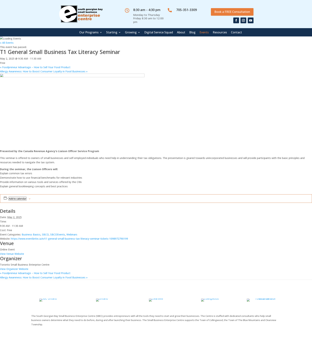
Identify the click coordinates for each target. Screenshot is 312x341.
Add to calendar (17, 198)
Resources (220, 32)
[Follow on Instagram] (243, 20)
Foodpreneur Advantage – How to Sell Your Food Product (35, 67)
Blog (192, 32)
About (181, 32)
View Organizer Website (14, 269)
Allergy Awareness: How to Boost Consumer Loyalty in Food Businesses (44, 71)
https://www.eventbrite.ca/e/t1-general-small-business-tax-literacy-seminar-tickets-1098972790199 (69, 238)
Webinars (71, 234)
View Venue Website (12, 253)
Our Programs (89, 32)
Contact (236, 32)
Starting (111, 32)
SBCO (45, 234)
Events (204, 32)
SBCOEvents (57, 234)
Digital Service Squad (158, 32)
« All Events (7, 42)
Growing (131, 32)
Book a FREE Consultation (232, 12)
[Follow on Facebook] (236, 20)
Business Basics (31, 234)
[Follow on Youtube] (251, 20)
